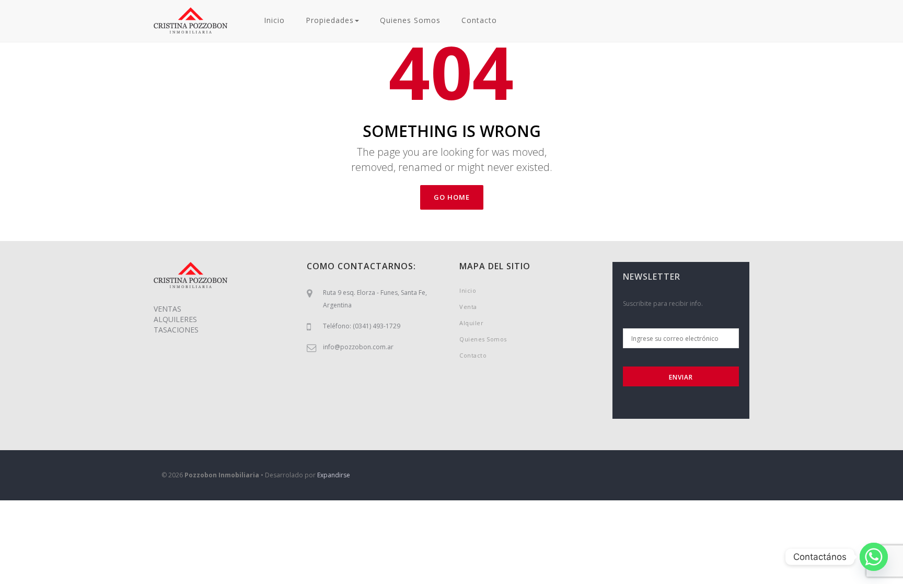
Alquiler (471, 323)
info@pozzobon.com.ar (358, 346)
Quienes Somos (410, 20)
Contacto (479, 20)
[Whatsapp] (874, 557)
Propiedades (330, 20)
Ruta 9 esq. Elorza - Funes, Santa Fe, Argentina (375, 299)
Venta (468, 307)
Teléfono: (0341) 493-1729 (361, 326)
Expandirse (333, 475)
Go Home (452, 197)
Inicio (274, 20)
